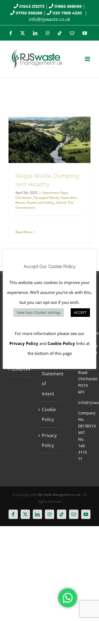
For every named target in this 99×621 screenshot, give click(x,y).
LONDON (20, 369)
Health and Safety (40, 202)
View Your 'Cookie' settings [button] (39, 312)
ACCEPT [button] (80, 312)
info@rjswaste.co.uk (49, 19)
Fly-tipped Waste (46, 197)
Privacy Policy (49, 440)
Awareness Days (55, 192)
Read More (23, 232)
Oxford (61, 202)
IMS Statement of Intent (50, 379)
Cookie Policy (49, 414)
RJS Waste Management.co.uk (59, 494)
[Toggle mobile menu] (88, 59)
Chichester (23, 197)
